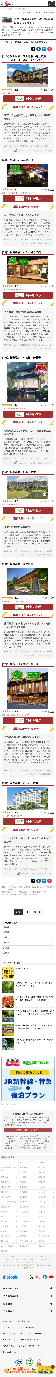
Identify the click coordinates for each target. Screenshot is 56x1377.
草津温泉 (42, 1177)
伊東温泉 (23, 1197)
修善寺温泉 (42, 1197)
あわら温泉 (5, 1207)
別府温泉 (4, 1231)
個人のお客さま (10, 1288)
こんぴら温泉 (25, 1221)
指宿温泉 (4, 1251)
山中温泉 (42, 1202)
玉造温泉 (4, 1226)
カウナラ (46, 1262)
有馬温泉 (4, 1216)
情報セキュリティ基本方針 (14, 1345)
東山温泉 (42, 1172)
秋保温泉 (23, 1172)
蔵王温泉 (4, 1177)
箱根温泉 (4, 1241)
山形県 (6, 948)
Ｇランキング (7, 1259)
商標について (35, 1345)
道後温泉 (4, 1221)
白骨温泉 (4, 1192)
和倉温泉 (23, 1202)
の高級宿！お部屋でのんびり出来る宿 (35, 239)
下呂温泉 (42, 1207)
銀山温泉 (23, 1177)
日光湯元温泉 (43, 1236)
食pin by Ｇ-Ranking (43, 1265)
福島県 (6, 953)
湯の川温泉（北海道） (8, 1168)
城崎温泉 (42, 1212)
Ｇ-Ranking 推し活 (28, 1265)
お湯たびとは (15, 1256)
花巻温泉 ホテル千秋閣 (24, 783)
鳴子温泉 (42, 1167)
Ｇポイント (38, 1256)
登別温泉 (23, 1162)
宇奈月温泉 (24, 1207)
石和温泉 (42, 1192)
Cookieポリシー (10, 1339)
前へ (20, 912)
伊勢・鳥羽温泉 (26, 1241)
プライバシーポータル (35, 1333)
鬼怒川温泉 (5, 1187)
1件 (52, 90)
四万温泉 (42, 1182)
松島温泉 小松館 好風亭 (25, 357)
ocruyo (24, 1259)
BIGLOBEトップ (10, 1351)
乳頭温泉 (23, 1167)
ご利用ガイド (27, 1256)
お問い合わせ (9, 1321)
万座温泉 (23, 1182)
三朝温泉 (42, 1221)
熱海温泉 (42, 1246)
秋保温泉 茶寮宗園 (21, 564)
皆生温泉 (23, 1226)
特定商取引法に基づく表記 (32, 1339)
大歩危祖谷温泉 (7, 1246)
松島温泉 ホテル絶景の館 (25, 252)
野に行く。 (37, 1262)
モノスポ (28, 1262)
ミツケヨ (7, 1265)
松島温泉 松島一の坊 (23, 472)
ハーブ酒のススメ (27, 1268)
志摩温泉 (42, 1241)
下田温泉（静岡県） (9, 1202)
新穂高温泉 (24, 1212)
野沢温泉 (42, 1187)
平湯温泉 (4, 1212)
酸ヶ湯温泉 (5, 1236)
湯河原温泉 (5, 1197)
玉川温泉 (23, 1236)
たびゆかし (16, 1265)
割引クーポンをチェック (31, 107)
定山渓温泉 (5, 1162)
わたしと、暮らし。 (44, 1259)
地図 (23, 93)
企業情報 (7, 1303)
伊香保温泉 (5, 1182)
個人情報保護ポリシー (12, 1333)
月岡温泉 (23, 1192)
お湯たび (32, 1259)
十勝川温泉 (42, 1162)
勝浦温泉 (42, 1216)
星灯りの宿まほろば (21, 159)
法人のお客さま (10, 1296)
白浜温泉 (23, 1216)
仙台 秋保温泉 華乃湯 (24, 664)
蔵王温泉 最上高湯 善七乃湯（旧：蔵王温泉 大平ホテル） (28, 58)
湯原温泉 (42, 1226)
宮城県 (6, 937)
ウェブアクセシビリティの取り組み (18, 1327)
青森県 (6, 927)
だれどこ (17, 1259)
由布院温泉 (24, 1246)
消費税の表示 (23, 1321)
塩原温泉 (23, 1187)
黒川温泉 (23, 1231)
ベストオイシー (18, 1262)
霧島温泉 (42, 1231)
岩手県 (6, 932)
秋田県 (6, 943)
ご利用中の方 (9, 1311)
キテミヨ (7, 1262)
